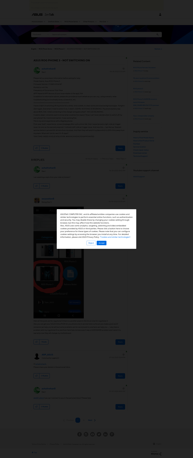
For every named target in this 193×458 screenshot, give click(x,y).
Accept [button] (102, 243)
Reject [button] (91, 243)
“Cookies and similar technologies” (115, 237)
